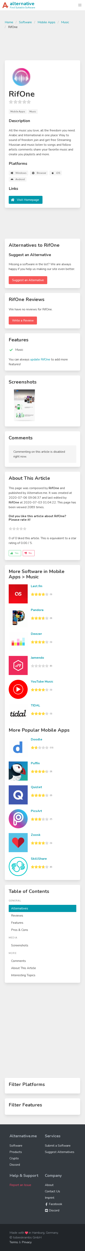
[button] (80, 5)
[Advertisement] (42, 44)
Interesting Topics (23, 975)
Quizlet (36, 787)
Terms (13, 1242)
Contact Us (52, 1191)
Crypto (14, 1158)
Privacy (27, 1242)
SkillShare (39, 859)
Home (9, 22)
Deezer (36, 634)
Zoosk (36, 835)
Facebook (55, 1204)
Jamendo (37, 658)
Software (25, 22)
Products (15, 1152)
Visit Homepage (28, 200)
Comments (18, 961)
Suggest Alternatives (59, 1152)
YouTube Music (42, 681)
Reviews (17, 915)
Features (17, 923)
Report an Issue (20, 1185)
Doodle (36, 739)
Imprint (49, 1198)
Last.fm (36, 586)
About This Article (23, 968)
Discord (14, 1165)
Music (65, 22)
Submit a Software (58, 1145)
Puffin (35, 763)
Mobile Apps (46, 22)
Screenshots (19, 945)
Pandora (37, 610)
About (49, 1185)
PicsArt (36, 811)
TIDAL (35, 705)
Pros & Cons (19, 930)
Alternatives (19, 908)
